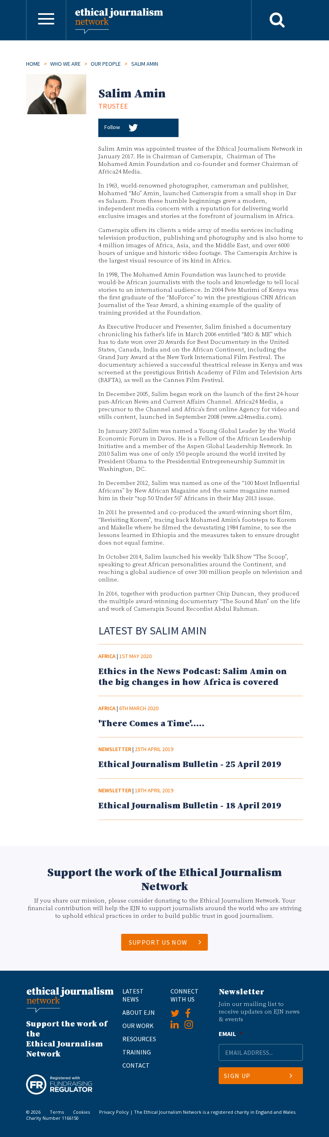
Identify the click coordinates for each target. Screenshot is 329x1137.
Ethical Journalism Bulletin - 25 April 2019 (189, 764)
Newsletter (114, 749)
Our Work (138, 1026)
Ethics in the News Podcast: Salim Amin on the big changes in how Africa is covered (192, 677)
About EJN (138, 1012)
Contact (136, 1065)
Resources (139, 1039)
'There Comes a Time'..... (151, 723)
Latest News (133, 995)
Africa (107, 656)
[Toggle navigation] (46, 20)
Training (136, 1052)
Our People (106, 63)
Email (230, 1034)
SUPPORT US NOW (158, 942)
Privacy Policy (114, 1112)
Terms (57, 1112)
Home (33, 63)
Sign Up (237, 1076)
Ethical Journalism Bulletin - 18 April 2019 (189, 805)
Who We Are (65, 63)
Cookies (81, 1112)
